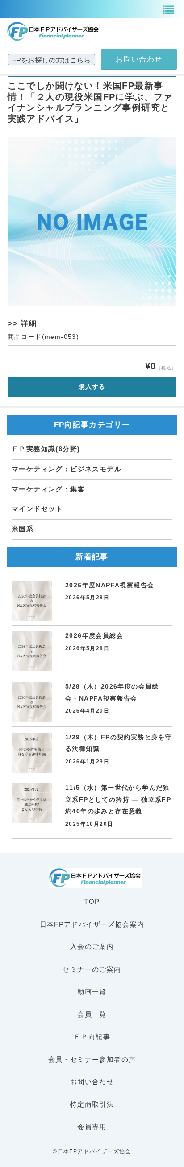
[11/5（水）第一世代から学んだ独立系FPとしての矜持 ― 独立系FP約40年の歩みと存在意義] (32, 803)
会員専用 (92, 1126)
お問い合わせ (92, 1081)
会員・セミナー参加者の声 (92, 1059)
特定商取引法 (92, 1104)
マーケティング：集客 (48, 489)
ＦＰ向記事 (92, 1036)
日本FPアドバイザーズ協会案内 (92, 924)
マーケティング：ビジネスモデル (66, 469)
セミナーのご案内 (92, 969)
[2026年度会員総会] (32, 651)
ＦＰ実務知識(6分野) (46, 449)
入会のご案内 (92, 946)
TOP (92, 901)
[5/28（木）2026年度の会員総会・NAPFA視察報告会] (32, 702)
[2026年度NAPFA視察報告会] (32, 601)
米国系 (22, 528)
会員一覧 (92, 1014)
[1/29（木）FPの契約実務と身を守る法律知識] (32, 753)
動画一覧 (92, 991)
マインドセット (37, 508)
